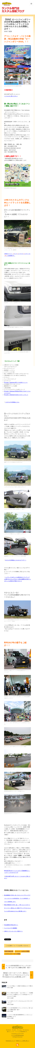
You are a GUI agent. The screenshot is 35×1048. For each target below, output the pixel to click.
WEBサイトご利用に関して (22, 1040)
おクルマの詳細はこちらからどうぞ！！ (15, 560)
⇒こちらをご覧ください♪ (11, 96)
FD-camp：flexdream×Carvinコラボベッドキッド (16, 394)
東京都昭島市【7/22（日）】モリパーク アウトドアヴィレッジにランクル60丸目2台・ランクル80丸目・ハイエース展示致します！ (17, 898)
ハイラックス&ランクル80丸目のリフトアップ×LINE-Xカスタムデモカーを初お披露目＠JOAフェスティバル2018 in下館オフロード (17, 579)
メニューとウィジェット (31, 5)
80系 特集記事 (9, 951)
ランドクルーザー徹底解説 (10, 928)
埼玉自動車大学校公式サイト (11, 924)
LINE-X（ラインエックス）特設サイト (13, 931)
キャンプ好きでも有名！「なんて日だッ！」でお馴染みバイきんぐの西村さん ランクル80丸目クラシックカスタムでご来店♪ (20, 994)
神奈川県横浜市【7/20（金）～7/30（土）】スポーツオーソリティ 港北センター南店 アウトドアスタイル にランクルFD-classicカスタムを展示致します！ (17, 908)
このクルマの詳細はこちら (12, 402)
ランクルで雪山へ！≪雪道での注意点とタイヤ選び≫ (20, 986)
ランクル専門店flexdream (17, 1035)
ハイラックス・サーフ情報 (12, 954)
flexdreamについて (10, 1040)
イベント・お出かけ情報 (22, 951)
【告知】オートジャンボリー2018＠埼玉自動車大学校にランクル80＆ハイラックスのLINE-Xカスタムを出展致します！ (17, 24)
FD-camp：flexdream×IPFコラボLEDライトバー (16, 382)
